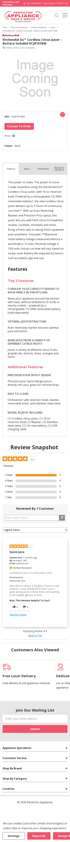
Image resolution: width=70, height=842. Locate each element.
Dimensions (43, 168)
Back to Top (35, 635)
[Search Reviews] (62, 518)
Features (11, 168)
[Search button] (57, 15)
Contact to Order (19, 126)
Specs (27, 168)
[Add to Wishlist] (62, 114)
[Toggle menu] (64, 15)
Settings (14, 836)
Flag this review (18, 614)
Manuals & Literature (59, 168)
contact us (17, 47)
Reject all (38, 836)
